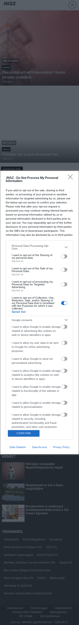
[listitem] (39, 247)
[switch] (64, 256)
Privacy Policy (61, 447)
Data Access (39, 447)
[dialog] (39, 312)
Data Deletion (18, 447)
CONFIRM (24, 433)
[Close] (71, 178)
